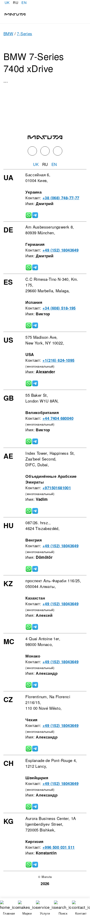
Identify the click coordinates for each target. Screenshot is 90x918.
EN (24, 2)
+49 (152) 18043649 (60, 250)
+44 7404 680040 (57, 418)
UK (7, 2)
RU (15, 2)
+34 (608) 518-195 (59, 308)
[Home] (12, 14)
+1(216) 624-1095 (58, 360)
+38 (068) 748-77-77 (60, 197)
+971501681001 (56, 487)
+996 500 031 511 (58, 847)
